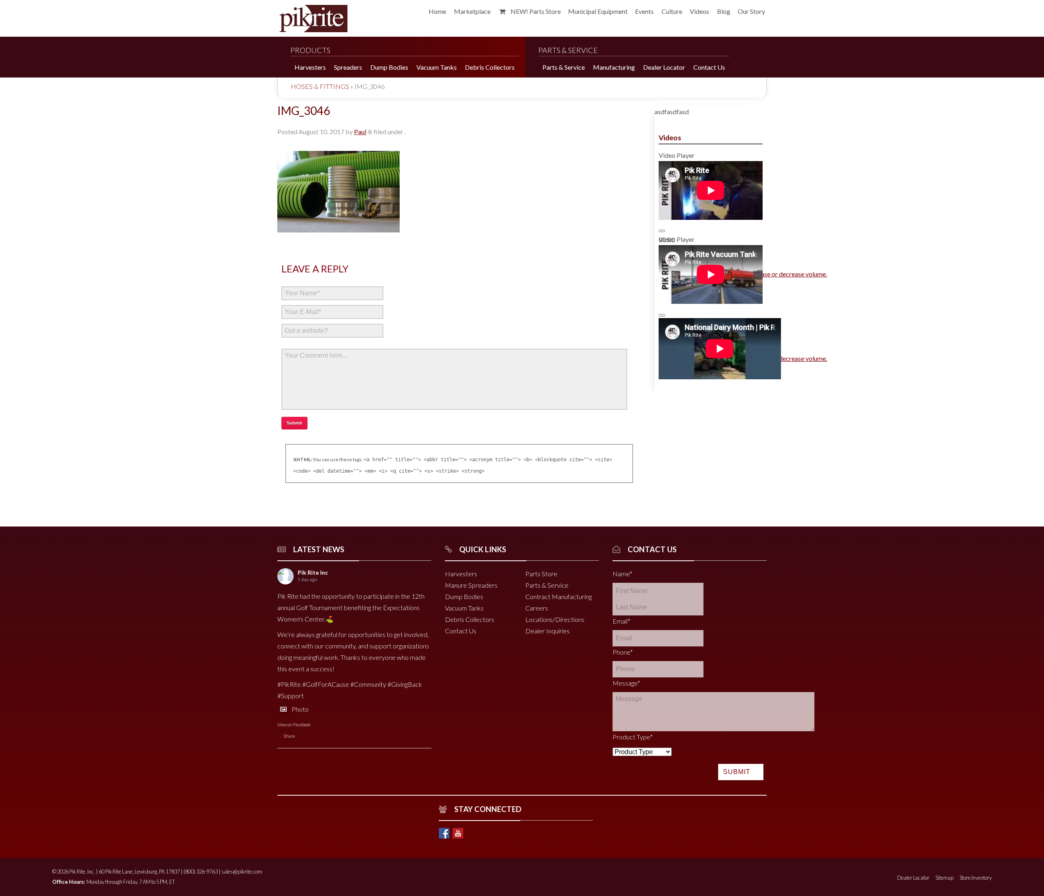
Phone (623, 652)
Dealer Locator (913, 877)
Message (626, 683)
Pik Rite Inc (313, 572)
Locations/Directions (554, 619)
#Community (368, 684)
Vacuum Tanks (464, 608)
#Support (290, 695)
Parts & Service (546, 585)
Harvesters (461, 573)
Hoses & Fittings (320, 86)
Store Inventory (976, 877)
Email (621, 621)
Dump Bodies (464, 596)
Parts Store (541, 573)
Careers (536, 608)
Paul (360, 131)
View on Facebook (294, 724)
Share (289, 736)
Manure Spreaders (471, 585)
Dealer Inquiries (547, 631)
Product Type (633, 737)
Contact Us (460, 631)
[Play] (662, 231)
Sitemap (944, 877)
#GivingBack (404, 684)
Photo (300, 709)
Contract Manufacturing (558, 596)
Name (623, 573)
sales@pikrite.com (241, 871)
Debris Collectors (469, 619)
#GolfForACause (325, 684)
